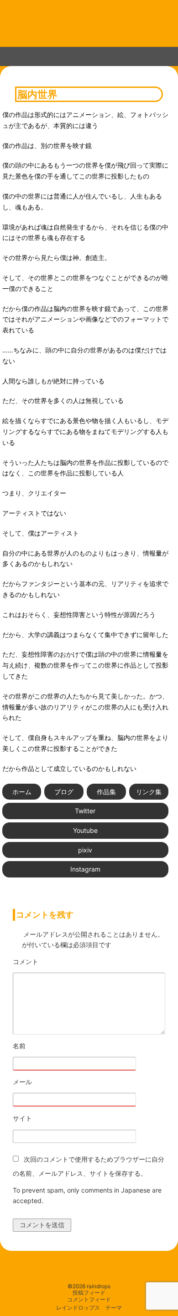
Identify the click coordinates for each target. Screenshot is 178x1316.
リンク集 (149, 792)
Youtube (85, 830)
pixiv (85, 850)
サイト (22, 1118)
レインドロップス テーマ (89, 1307)
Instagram (85, 869)
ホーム (21, 792)
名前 (44, 1046)
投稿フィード (89, 1293)
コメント (51, 962)
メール (48, 1082)
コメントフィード (89, 1299)
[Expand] (9, 55)
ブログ (63, 792)
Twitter (85, 811)
